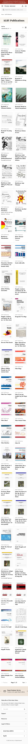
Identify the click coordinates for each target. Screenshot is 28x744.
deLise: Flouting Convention (5, 289)
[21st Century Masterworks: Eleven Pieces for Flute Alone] (7, 39)
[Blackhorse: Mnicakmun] (7, 197)
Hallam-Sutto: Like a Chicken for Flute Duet (20, 467)
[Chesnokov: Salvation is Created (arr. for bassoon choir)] (7, 251)
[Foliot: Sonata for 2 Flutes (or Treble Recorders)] (7, 454)
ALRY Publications (8, 14)
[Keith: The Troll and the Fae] (7, 535)
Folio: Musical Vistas (20, 420)
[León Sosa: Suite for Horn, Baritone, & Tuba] (21, 589)
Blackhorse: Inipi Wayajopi (19, 184)
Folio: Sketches (5, 443)
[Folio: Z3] (21, 431)
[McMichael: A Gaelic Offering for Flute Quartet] (21, 638)
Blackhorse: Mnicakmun (4, 209)
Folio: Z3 (17, 443)
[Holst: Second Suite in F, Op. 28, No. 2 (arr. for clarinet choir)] (21, 507)
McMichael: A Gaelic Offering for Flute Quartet (20, 651)
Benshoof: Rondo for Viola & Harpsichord (20, 107)
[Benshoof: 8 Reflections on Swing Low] (21, 67)
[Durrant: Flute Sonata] (7, 331)
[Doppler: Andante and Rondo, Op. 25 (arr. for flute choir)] (7, 305)
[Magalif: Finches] (7, 638)
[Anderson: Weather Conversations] (21, 39)
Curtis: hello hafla (19, 263)
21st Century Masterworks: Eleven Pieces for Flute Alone (6, 53)
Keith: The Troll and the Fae (6, 547)
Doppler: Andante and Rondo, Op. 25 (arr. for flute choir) (6, 318)
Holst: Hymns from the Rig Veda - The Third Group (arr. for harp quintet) (6, 521)
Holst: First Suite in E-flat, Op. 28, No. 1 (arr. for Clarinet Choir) (21, 494)
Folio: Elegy (18, 368)
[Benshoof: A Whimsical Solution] (7, 95)
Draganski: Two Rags (20, 316)
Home (2, 14)
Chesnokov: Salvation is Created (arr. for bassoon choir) (6, 264)
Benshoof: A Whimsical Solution (6, 107)
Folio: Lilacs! (4, 420)
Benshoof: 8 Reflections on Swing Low (20, 80)
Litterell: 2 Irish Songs (21, 627)
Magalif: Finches (5, 649)
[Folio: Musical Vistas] (21, 409)
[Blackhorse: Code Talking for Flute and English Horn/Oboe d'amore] (21, 143)
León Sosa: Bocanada (7, 601)
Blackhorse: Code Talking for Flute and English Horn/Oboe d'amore (20, 157)
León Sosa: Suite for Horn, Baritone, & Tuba (20, 602)
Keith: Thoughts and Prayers (20, 547)
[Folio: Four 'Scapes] (7, 383)
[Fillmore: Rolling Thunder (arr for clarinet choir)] (7, 357)
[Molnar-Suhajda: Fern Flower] (7, 664)
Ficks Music (12, 740)
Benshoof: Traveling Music (6, 131)
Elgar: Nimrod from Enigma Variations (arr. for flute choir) (20, 344)
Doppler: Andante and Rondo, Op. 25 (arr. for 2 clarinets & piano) (21, 291)
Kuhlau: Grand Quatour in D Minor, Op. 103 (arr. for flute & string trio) (21, 573)
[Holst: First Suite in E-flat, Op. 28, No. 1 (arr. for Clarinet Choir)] (21, 480)
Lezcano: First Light (6, 627)
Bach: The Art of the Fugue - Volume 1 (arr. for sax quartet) (6, 80)
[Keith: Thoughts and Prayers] (21, 535)
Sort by (3, 26)
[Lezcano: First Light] (7, 615)
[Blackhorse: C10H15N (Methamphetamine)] (7, 143)
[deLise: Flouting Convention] (7, 277)
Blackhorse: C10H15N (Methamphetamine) (6, 156)
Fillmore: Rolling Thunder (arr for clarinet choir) (5, 370)
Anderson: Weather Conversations (20, 51)
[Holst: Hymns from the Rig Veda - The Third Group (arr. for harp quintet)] (7, 507)
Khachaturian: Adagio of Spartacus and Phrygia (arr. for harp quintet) (7, 573)
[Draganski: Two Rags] (21, 305)
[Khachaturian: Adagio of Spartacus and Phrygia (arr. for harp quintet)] (7, 559)
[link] (5, 682)
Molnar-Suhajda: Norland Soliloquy (20, 676)
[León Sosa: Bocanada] (7, 589)
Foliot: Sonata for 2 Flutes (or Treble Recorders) (6, 467)
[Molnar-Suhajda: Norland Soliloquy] (21, 664)
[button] (25, 6)
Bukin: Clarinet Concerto (19, 237)
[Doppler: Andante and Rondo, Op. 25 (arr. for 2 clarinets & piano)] (21, 277)
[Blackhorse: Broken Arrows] (21, 119)
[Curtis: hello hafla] (21, 251)
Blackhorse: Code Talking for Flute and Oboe (6, 184)
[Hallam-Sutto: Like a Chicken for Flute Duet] (21, 454)
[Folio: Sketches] (7, 431)
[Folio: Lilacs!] (7, 409)
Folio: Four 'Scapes (6, 394)
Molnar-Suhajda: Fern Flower (7, 676)
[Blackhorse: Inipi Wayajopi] (21, 171)
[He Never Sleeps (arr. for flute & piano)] (7, 480)
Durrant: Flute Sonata (7, 342)
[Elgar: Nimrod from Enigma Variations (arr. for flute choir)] (21, 331)
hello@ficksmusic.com (8, 2)
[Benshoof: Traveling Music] (7, 119)
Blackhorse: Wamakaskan (4, 237)
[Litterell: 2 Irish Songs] (21, 615)
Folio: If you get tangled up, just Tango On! (21, 396)
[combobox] (14, 9)
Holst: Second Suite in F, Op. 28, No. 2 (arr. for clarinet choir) (21, 521)
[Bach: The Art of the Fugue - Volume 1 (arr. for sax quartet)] (7, 67)
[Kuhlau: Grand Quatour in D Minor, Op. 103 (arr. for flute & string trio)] (21, 559)
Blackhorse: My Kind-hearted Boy (20, 210)
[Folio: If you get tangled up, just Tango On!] (21, 383)
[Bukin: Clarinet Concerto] (21, 225)
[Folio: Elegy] (21, 357)
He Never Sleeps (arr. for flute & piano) (5, 493)
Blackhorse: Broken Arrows (20, 131)
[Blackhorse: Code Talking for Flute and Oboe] (7, 171)
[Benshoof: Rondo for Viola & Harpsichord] (21, 95)
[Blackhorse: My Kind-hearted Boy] (21, 197)
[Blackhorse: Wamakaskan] (7, 225)
